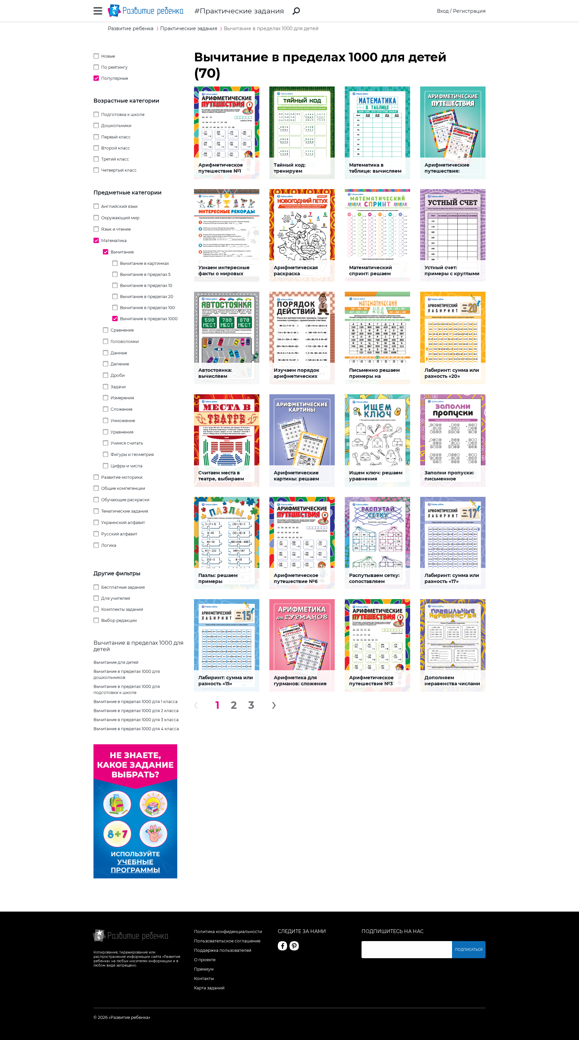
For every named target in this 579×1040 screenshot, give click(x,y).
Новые (108, 56)
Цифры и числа (126, 465)
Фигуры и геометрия (132, 454)
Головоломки (125, 341)
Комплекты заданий (122, 609)
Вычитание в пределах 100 (147, 307)
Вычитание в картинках (144, 263)
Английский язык (119, 206)
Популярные (114, 78)
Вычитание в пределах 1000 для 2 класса (136, 710)
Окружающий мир (120, 217)
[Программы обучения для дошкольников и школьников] (135, 877)
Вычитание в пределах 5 (145, 274)
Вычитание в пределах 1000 (149, 318)
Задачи (118, 386)
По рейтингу (114, 67)
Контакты (204, 978)
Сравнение (122, 330)
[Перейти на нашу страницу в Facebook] (282, 945)
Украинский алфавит (123, 522)
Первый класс (116, 136)
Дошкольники (116, 125)
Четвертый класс (119, 170)
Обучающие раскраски (125, 499)
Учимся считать (127, 443)
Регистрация (469, 11)
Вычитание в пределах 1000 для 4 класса (136, 728)
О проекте (204, 959)
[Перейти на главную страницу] (145, 10)
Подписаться (468, 949)
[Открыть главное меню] (98, 10)
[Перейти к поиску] (296, 11)
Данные (119, 352)
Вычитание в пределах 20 (146, 296)
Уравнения (122, 432)
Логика (108, 545)
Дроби (118, 375)
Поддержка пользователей (222, 950)
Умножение (123, 420)
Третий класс (115, 159)
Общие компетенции (123, 488)
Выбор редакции (119, 620)
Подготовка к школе (122, 114)
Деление (120, 363)
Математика (114, 240)
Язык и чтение (116, 229)
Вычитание (122, 251)
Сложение (121, 409)
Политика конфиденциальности (228, 931)
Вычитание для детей (115, 662)
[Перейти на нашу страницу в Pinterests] (294, 945)
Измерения (122, 397)
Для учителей (115, 598)
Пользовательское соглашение (227, 940)
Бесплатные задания (123, 587)
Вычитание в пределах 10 (146, 285)
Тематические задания (124, 511)
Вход (443, 11)
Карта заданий (209, 987)
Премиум (203, 969)
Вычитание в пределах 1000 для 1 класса (135, 701)
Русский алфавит (119, 533)
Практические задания (242, 11)
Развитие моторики (121, 477)
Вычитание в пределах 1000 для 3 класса (136, 719)
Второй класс (115, 148)
